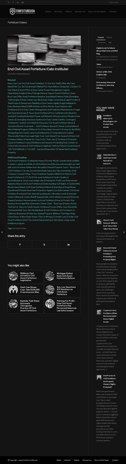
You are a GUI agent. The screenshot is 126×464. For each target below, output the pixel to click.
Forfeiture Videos (17, 22)
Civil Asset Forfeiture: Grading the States (26, 160)
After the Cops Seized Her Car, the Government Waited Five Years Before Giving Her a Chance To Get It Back (44, 86)
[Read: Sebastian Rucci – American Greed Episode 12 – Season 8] (99, 156)
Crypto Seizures (104, 57)
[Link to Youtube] (22, 2)
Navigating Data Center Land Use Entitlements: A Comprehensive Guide (40, 133)
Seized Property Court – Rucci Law (63, 167)
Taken (98, 64)
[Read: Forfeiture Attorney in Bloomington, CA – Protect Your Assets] (99, 117)
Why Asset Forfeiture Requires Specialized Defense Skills (43, 96)
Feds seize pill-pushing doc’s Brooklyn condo (47, 193)
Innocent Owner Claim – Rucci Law (47, 203)
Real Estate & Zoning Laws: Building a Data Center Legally (33, 103)
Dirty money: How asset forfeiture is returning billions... (105, 85)
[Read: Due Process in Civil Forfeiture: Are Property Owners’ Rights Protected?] (99, 377)
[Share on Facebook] (20, 245)
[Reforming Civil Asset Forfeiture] (2, 232)
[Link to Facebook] (13, 2)
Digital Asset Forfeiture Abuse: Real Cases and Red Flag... (107, 51)
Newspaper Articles (105, 67)
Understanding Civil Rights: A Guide (58, 183)
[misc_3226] (44, 50)
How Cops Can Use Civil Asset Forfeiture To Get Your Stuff (34, 83)
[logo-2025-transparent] (22, 11)
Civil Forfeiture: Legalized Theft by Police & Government (53, 146)
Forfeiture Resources (110, 59)
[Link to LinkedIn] (18, 2)
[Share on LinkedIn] (69, 245)
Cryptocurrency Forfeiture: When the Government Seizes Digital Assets (110, 316)
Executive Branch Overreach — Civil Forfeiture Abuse (31, 126)
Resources (26, 74)
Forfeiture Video (15, 74)
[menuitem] (112, 2)
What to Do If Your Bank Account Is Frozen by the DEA (54, 129)
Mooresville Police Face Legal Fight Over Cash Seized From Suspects (38, 136)
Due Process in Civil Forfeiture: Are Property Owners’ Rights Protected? (109, 381)
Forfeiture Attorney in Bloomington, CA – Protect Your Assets (110, 121)
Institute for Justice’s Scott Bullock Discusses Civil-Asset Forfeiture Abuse (41, 123)
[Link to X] (8, 2)
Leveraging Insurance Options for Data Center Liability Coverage (45, 119)
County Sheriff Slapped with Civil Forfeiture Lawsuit (46, 197)
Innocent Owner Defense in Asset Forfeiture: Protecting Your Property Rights (110, 253)
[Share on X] (44, 245)
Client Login (113, 2)
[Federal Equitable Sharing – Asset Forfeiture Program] (123, 232)
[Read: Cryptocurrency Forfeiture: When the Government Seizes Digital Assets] (99, 312)
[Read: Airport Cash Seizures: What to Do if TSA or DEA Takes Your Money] (99, 222)
